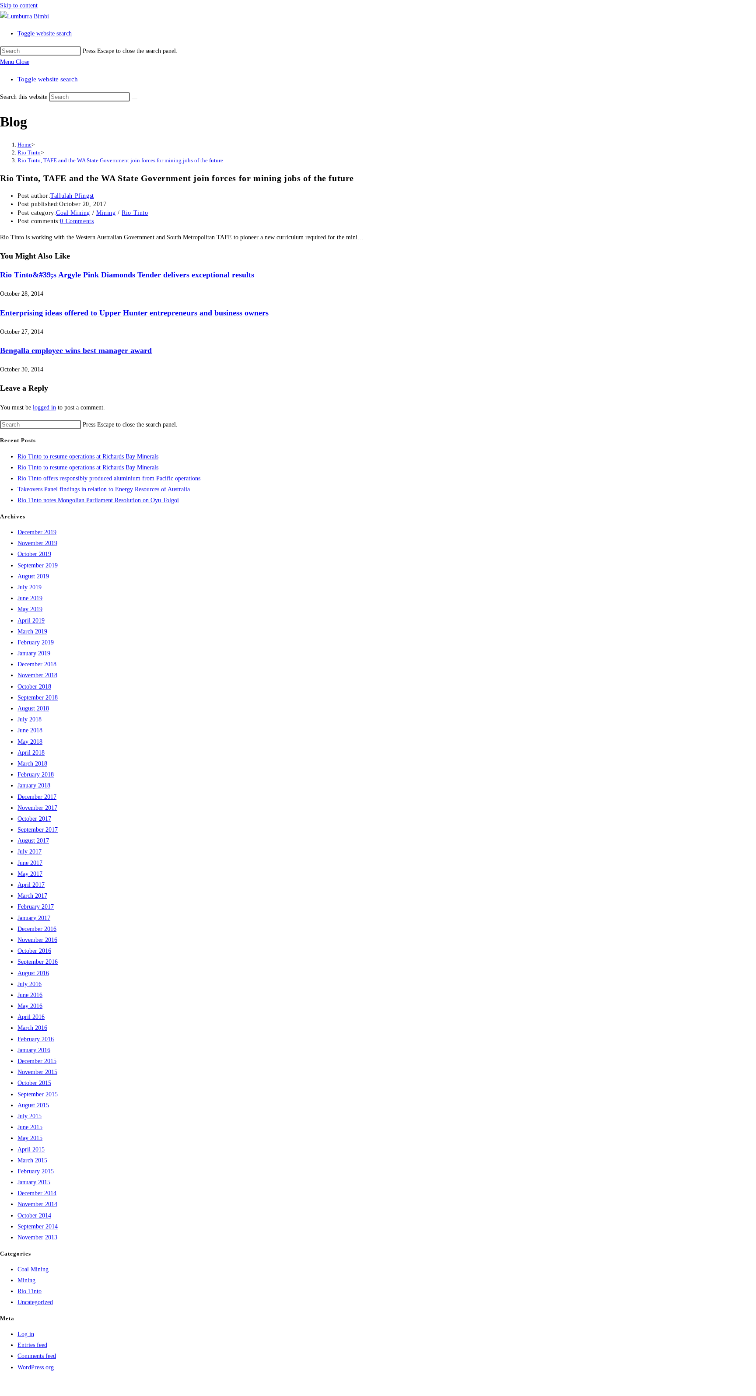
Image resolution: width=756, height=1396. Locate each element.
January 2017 (34, 918)
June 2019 (30, 598)
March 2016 (32, 1028)
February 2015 (36, 1171)
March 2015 (32, 1160)
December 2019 (37, 532)
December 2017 (37, 797)
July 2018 (30, 719)
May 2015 (30, 1138)
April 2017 (31, 885)
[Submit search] (135, 99)
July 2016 (30, 984)
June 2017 (30, 863)
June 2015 (30, 1127)
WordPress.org (36, 1367)
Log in (26, 1334)
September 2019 (38, 565)
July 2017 (30, 851)
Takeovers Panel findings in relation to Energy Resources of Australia (104, 489)
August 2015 (33, 1105)
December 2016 (37, 929)
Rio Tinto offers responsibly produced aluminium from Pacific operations (109, 478)
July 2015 (30, 1116)
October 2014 (34, 1215)
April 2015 (31, 1149)
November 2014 (37, 1204)
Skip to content (19, 5)
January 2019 (34, 653)
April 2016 (31, 1017)
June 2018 (30, 730)
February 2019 (36, 642)
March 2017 (32, 895)
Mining (106, 213)
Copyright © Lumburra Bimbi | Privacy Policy (58, 1384)
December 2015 (37, 1061)
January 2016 (34, 1050)
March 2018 (32, 763)
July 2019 (30, 587)
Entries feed (32, 1345)
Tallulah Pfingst (72, 195)
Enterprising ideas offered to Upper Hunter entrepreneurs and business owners (134, 312)
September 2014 (38, 1226)
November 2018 (37, 675)
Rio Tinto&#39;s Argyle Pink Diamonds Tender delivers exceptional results (127, 274)
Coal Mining (73, 213)
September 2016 (38, 962)
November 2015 (37, 1072)
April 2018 (31, 752)
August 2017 (33, 840)
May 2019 (30, 609)
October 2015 (34, 1083)
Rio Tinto (135, 213)
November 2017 (37, 808)
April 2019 (31, 620)
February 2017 (36, 906)
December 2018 (37, 664)
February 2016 (36, 1039)
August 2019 (33, 576)
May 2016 (30, 1006)
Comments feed (37, 1356)
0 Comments (77, 221)
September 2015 (38, 1094)
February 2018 (36, 774)
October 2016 (34, 951)
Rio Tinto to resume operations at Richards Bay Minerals (88, 456)
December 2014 (37, 1193)
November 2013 (37, 1237)
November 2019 (37, 543)
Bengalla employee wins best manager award (76, 350)
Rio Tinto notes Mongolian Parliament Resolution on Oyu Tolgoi (98, 500)
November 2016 (37, 940)
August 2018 (33, 708)
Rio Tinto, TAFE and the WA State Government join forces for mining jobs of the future (120, 160)
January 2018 (34, 785)
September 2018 (38, 697)
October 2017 (34, 818)
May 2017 (30, 874)
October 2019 (34, 554)
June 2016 (30, 995)
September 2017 (38, 829)
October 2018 (34, 686)
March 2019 (32, 631)
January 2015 (34, 1182)
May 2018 (30, 741)
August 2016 (33, 973)
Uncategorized (35, 1302)
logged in (44, 407)
